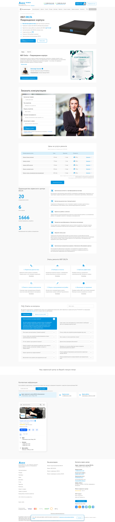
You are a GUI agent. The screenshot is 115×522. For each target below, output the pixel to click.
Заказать (88, 157)
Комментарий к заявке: (29, 121)
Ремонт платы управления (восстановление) (33, 173)
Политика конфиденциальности (57, 513)
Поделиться (76, 507)
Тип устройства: (27, 103)
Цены (42, 9)
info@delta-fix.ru (79, 477)
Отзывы (50, 9)
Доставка (55, 9)
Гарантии (60, 9)
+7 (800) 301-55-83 (49, 3)
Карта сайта (21, 502)
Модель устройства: (28, 109)
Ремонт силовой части (28, 169)
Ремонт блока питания (28, 157)
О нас (46, 9)
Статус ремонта (92, 9)
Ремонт (22, 51)
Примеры (21, 475)
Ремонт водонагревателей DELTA (55, 465)
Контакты (82, 9)
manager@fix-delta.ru (80, 480)
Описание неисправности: (30, 114)
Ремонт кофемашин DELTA (53, 471)
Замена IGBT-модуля (28, 165)
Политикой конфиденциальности (47, 390)
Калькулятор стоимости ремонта (26, 493)
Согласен (80, 517)
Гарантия (29, 51)
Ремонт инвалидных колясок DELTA (55, 474)
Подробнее (31, 276)
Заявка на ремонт (75, 9)
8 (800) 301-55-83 (79, 474)
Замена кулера (26, 161)
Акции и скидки (67, 9)
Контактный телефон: (29, 97)
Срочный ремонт (35, 9)
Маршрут (24, 429)
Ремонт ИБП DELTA (51, 468)
